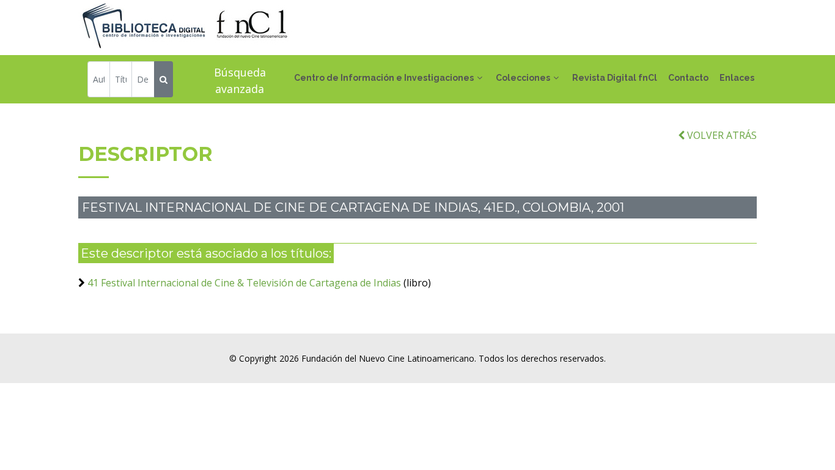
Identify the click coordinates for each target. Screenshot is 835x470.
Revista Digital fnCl (614, 78)
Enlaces (736, 78)
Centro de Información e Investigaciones (384, 78)
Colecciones (523, 78)
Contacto (688, 78)
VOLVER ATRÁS (721, 135)
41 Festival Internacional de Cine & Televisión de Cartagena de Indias (245, 282)
